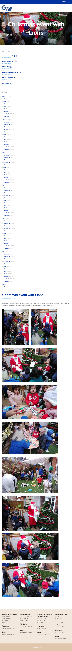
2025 (6, 119)
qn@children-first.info (26, 632)
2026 (6, 96)
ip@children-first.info (61, 638)
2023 (6, 185)
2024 (6, 152)
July (7, 101)
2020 (6, 284)
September (10, 129)
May (8, 106)
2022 (6, 218)
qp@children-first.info (43, 634)
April (8, 109)
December (9, 122)
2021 (6, 251)
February (9, 113)
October (9, 127)
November (9, 124)
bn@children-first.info (8, 634)
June (8, 104)
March (8, 111)
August (8, 99)
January (9, 116)
